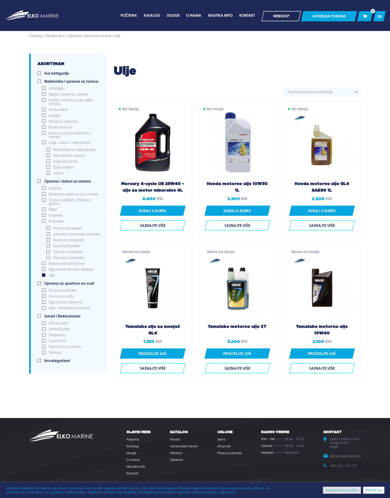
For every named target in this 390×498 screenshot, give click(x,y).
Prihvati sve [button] (374, 490)
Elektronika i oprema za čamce (71, 81)
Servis (221, 439)
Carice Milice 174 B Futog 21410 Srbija (344, 443)
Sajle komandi (65, 161)
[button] (153, 211)
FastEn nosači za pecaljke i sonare (71, 102)
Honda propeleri (67, 228)
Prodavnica (55, 36)
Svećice (55, 188)
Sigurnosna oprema (66, 302)
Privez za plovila (229, 453)
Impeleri (56, 215)
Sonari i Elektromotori (62, 316)
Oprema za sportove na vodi (69, 283)
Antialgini (57, 88)
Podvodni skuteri (63, 290)
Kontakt (132, 473)
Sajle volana (63, 167)
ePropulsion (58, 323)
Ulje (52, 275)
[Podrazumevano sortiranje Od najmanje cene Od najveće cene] (322, 92)
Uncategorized (57, 360)
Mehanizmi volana (69, 155)
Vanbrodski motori (184, 446)
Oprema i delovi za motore (89, 36)
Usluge (131, 453)
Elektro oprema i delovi (68, 94)
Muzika (55, 115)
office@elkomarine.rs (345, 456)
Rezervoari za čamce (67, 263)
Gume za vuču (61, 296)
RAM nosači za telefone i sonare (70, 135)
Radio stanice (60, 127)
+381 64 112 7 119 (343, 465)
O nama (132, 460)
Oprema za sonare (65, 346)
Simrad (55, 352)
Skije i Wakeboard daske (69, 308)
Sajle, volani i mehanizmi (69, 142)
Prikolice (176, 453)
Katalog (132, 446)
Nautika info (135, 466)
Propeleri (56, 221)
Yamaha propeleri (68, 257)
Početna (36, 36)
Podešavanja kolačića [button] (342, 490)
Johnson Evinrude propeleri (76, 234)
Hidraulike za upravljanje (74, 149)
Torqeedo (57, 335)
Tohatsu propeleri (68, 252)
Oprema (176, 460)
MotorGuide (59, 329)
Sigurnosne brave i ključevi (71, 269)
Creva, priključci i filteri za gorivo (70, 201)
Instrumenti (58, 109)
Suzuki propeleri (66, 246)
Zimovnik (224, 446)
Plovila (175, 439)
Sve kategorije (56, 73)
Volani (58, 173)
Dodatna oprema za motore (73, 194)
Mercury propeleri (68, 240)
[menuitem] (379, 16)
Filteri (53, 209)
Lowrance (57, 341)
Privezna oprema (63, 121)
